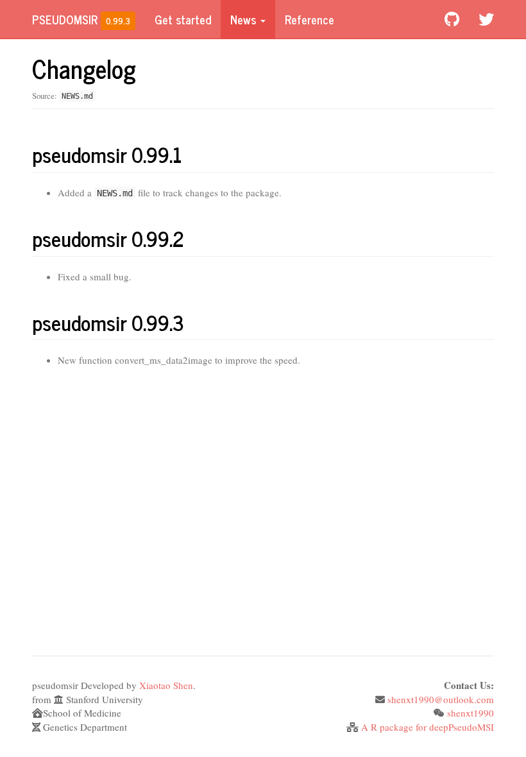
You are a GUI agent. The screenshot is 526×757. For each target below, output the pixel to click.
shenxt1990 (470, 712)
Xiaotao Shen (166, 685)
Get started (183, 19)
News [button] (244, 19)
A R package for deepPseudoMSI (427, 726)
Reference (309, 19)
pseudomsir (65, 19)
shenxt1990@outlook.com (440, 699)
